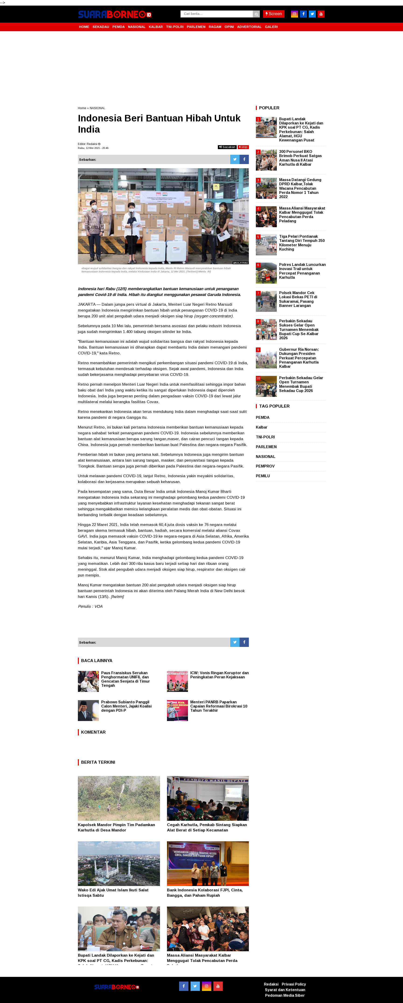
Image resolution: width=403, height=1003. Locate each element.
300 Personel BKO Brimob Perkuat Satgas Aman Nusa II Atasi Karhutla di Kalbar (300, 158)
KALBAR (156, 27)
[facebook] (303, 13)
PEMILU (263, 476)
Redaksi (271, 984)
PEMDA (118, 27)
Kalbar (262, 427)
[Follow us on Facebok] (183, 986)
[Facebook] (244, 159)
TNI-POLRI (175, 27)
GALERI (271, 27)
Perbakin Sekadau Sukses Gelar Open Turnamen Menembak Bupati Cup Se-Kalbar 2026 (299, 329)
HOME (84, 27)
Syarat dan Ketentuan (285, 990)
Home (82, 108)
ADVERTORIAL (249, 27)
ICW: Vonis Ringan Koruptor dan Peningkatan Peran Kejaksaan (219, 675)
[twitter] (312, 13)
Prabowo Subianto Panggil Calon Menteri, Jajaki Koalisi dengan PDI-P (126, 706)
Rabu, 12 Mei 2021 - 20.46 (93, 148)
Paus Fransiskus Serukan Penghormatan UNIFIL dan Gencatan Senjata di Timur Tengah (125, 679)
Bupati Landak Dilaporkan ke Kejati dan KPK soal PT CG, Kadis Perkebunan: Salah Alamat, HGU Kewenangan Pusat (116, 960)
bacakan (228, 147)
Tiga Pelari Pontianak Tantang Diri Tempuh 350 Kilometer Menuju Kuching (302, 242)
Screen (275, 13)
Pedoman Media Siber (285, 995)
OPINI (229, 27)
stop (243, 147)
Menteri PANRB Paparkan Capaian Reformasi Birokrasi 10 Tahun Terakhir (218, 706)
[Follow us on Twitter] (195, 986)
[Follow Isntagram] (206, 986)
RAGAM (215, 27)
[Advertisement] (201, 68)
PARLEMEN (196, 27)
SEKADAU (101, 27)
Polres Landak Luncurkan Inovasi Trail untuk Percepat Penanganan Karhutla (302, 271)
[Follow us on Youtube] (218, 986)
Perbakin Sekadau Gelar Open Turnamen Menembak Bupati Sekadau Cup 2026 (301, 384)
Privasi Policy (294, 984)
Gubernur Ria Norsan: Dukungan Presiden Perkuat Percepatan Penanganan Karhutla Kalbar (299, 357)
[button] (320, 25)
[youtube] (321, 13)
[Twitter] (235, 159)
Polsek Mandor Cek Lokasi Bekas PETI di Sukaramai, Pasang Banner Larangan (298, 299)
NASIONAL (137, 27)
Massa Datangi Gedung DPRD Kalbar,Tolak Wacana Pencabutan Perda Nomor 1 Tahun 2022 (300, 188)
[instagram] (294, 13)
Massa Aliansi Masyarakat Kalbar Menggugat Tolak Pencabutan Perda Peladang (202, 960)
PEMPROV (265, 466)
